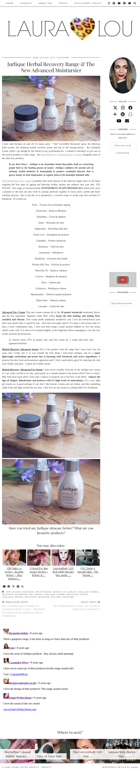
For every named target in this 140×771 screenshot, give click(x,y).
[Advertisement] (124, 214)
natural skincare (62, 597)
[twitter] (115, 108)
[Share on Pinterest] (18, 586)
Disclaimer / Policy (88, 3)
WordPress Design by (120, 767)
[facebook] (130, 108)
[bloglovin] (115, 114)
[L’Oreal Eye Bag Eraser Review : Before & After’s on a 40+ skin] (39, 557)
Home (9, 3)
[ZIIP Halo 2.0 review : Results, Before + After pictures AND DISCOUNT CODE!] (14, 557)
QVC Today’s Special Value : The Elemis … (88, 572)
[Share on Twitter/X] (13, 586)
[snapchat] (130, 114)
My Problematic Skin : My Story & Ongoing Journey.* (76, 606)
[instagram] (123, 108)
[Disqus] (51, 670)
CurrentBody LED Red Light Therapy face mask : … (63, 572)
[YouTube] (119, 3)
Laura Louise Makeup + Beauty (31, 767)
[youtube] (119, 121)
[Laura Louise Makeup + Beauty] (70, 26)
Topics (63, 3)
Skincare (63, 57)
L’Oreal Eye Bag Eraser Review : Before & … (39, 572)
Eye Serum (69, 592)
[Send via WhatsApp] (22, 586)
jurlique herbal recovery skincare (26, 597)
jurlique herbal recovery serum (66, 594)
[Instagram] (109, 3)
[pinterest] (123, 114)
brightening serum (48, 592)
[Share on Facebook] (9, 586)
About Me (45, 3)
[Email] (129, 3)
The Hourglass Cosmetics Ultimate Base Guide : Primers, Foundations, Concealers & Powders (23, 609)
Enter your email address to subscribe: (122, 136)
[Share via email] (4, 586)
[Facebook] (124, 3)
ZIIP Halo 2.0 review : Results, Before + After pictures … (14, 573)
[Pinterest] (114, 3)
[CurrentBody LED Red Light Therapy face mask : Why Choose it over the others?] (63, 557)
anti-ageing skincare (20, 592)
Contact (26, 3)
